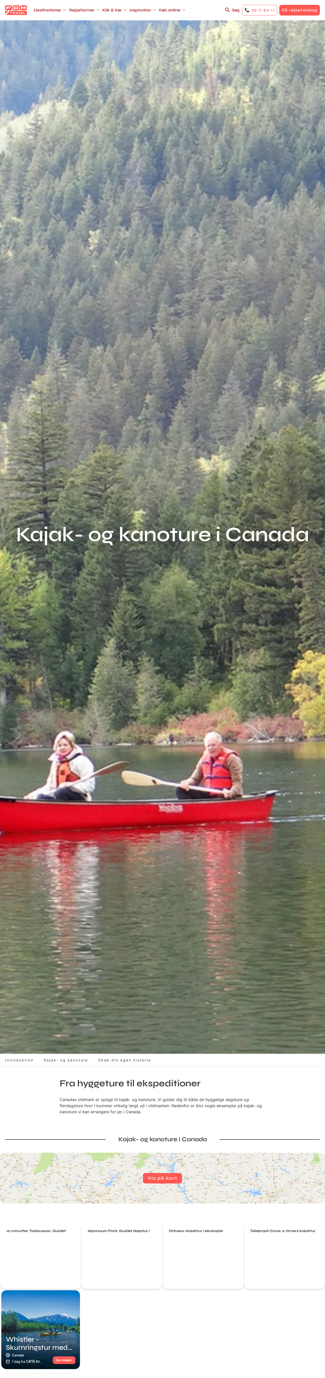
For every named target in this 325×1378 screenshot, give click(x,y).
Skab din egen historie (124, 1060)
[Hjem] (16, 10)
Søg (236, 10)
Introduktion (19, 1060)
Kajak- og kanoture (66, 1060)
